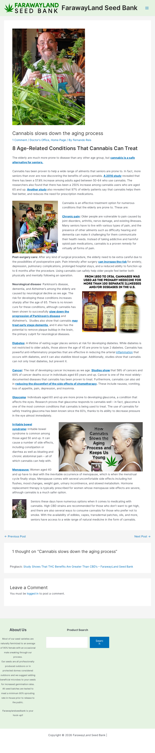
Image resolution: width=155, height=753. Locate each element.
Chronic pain (71, 216)
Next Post (142, 536)
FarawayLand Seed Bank (99, 8)
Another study (37, 189)
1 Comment (19, 140)
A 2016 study (112, 175)
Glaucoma (19, 397)
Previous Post (15, 536)
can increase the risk (112, 261)
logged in (33, 593)
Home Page (58, 140)
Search (99, 642)
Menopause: (20, 469)
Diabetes (18, 343)
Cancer (17, 370)
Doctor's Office (39, 140)
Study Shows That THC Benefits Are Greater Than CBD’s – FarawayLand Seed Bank (78, 566)
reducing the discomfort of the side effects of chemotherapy (56, 383)
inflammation (124, 352)
